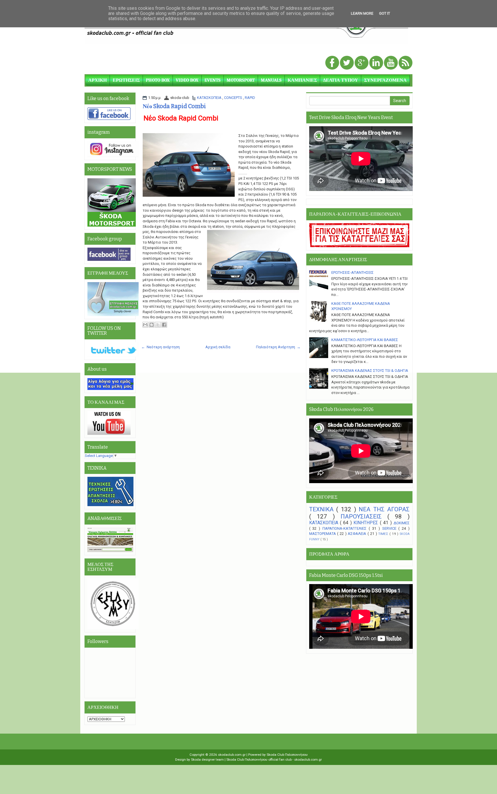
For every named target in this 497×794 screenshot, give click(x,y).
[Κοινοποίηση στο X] (158, 325)
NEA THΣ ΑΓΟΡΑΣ (384, 509)
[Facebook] (332, 63)
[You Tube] (391, 63)
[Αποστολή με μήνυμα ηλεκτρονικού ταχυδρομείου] (145, 325)
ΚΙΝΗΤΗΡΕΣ (366, 522)
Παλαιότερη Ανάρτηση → (278, 347)
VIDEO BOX (187, 80)
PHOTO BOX (158, 80)
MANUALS (271, 80)
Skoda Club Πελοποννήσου (287, 755)
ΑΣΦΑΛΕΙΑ (358, 533)
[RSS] (405, 63)
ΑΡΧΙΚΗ (97, 80)
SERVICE (390, 528)
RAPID (250, 97)
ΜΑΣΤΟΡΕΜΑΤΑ (323, 533)
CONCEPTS (233, 97)
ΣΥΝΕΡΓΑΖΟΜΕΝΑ (385, 80)
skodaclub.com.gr (232, 755)
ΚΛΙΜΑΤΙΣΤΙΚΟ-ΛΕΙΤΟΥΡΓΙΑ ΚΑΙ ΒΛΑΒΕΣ (364, 340)
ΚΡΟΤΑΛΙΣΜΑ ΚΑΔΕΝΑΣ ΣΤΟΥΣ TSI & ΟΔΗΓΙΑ (369, 370)
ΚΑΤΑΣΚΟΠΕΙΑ (209, 97)
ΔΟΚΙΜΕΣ (401, 523)
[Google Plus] (362, 63)
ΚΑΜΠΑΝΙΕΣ (302, 80)
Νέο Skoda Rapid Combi (174, 106)
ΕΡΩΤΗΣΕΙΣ (126, 80)
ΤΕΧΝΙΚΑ (322, 509)
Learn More (362, 13)
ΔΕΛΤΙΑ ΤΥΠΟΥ (340, 80)
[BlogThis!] (151, 325)
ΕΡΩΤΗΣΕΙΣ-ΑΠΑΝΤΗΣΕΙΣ (352, 272)
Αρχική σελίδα (217, 347)
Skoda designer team (208, 759)
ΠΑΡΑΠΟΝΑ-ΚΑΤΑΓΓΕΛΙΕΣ (345, 528)
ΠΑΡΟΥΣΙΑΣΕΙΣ (364, 516)
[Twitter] (347, 63)
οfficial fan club (280, 759)
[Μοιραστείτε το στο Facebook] (164, 325)
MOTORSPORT (241, 80)
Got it (384, 13)
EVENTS (212, 80)
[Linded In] (376, 63)
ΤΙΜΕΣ (383, 534)
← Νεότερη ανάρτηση (160, 347)
